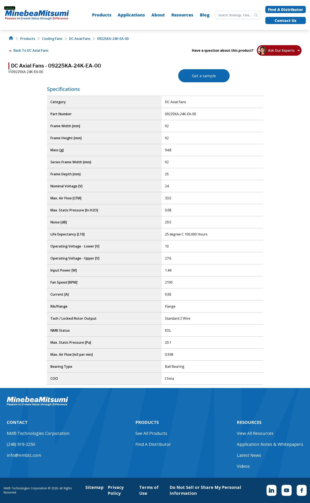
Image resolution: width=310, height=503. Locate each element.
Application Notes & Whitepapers (270, 444)
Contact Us (286, 20)
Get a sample (204, 75)
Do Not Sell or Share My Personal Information (205, 490)
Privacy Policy (116, 490)
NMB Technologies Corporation (38, 433)
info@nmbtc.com (24, 455)
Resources (182, 15)
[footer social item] (271, 490)
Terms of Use (149, 490)
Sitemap (94, 487)
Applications (131, 15)
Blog (204, 15)
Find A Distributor (285, 9)
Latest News (249, 455)
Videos (243, 466)
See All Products (151, 433)
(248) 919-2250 (21, 444)
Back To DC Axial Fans (31, 50)
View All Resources (255, 433)
